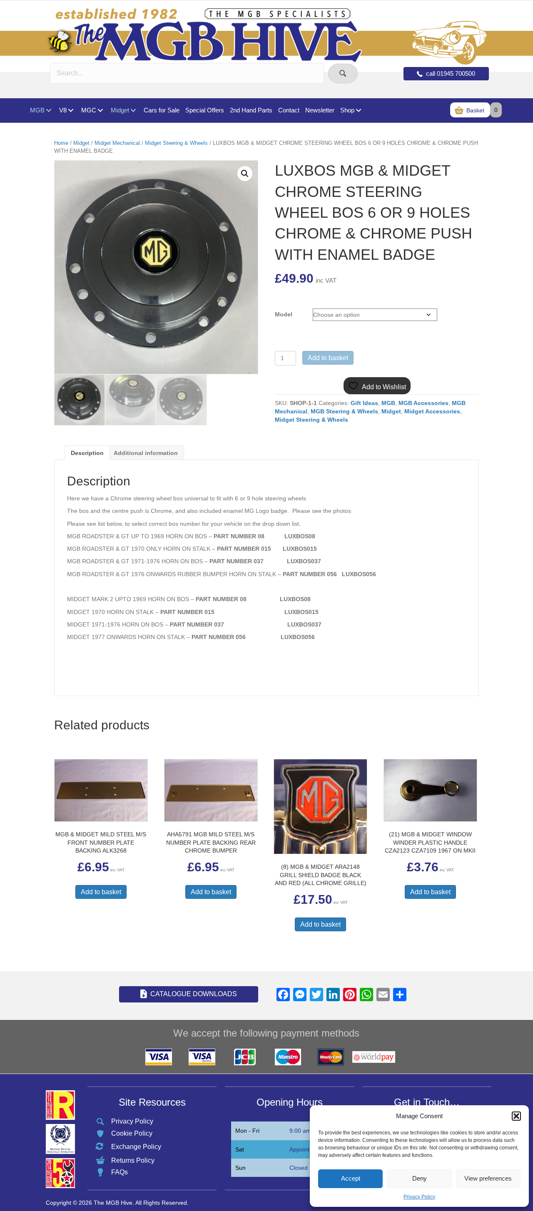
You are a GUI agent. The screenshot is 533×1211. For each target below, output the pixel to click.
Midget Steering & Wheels (176, 143)
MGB (388, 403)
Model (283, 314)
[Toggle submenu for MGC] (100, 110)
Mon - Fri (247, 1130)
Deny (419, 1178)
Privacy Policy (419, 1197)
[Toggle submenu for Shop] (358, 110)
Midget (81, 143)
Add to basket (328, 357)
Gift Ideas (364, 403)
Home (61, 143)
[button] (516, 1116)
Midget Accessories (432, 411)
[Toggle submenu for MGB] (48, 110)
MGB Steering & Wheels (344, 411)
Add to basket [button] (101, 891)
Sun (240, 1167)
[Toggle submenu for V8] (70, 110)
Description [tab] (87, 453)
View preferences (488, 1178)
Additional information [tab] (146, 453)
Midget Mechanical (117, 143)
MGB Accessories (423, 403)
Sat (239, 1149)
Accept (350, 1178)
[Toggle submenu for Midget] (133, 110)
